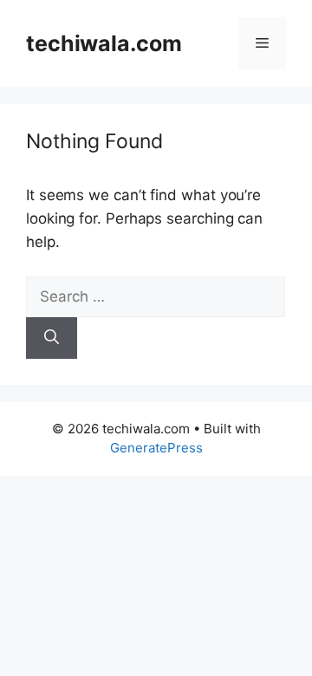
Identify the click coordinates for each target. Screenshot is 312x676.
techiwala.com (103, 43)
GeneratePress (156, 447)
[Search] (51, 338)
